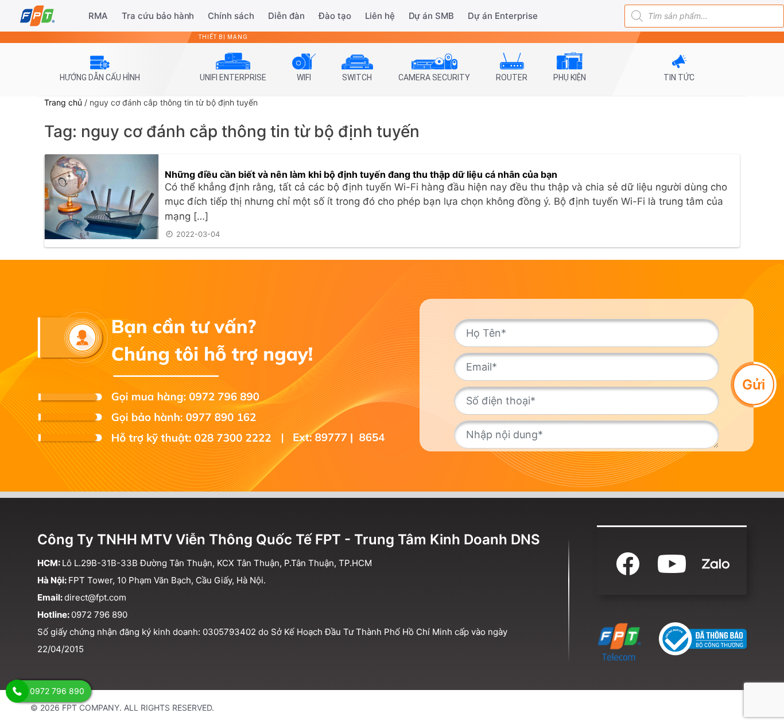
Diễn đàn (286, 15)
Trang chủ (63, 102)
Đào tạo (335, 15)
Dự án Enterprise (503, 15)
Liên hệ (380, 15)
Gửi (753, 384)
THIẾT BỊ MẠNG (223, 37)
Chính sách (231, 15)
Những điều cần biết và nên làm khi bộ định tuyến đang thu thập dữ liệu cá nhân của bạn (361, 174)
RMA (98, 15)
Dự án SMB (432, 15)
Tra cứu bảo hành (158, 15)
